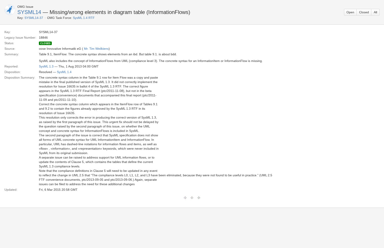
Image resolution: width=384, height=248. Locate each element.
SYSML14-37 (33, 18)
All (375, 12)
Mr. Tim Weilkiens (96, 48)
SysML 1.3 (46, 66)
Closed (364, 12)
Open (350, 12)
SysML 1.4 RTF (84, 18)
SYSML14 (29, 12)
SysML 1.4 (64, 72)
